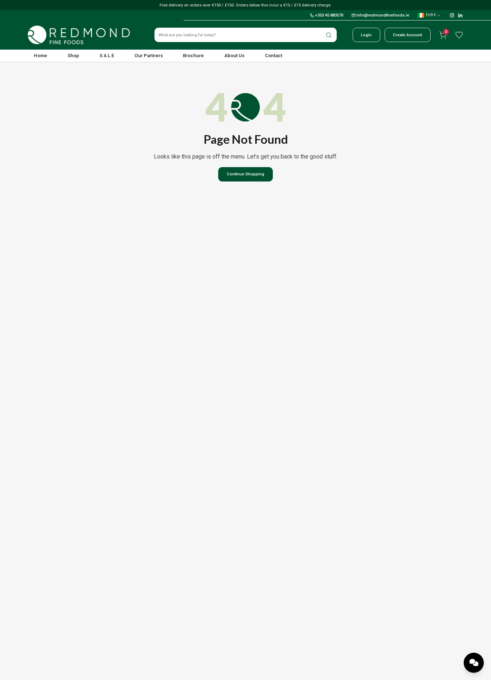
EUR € (431, 15)
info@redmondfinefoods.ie (383, 15)
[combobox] (246, 35)
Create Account (407, 34)
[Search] (328, 35)
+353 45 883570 (329, 15)
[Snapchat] (460, 15)
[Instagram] (452, 15)
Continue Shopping (245, 173)
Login (366, 34)
